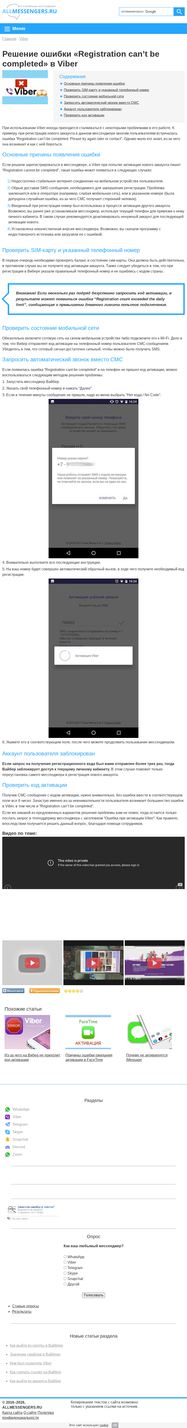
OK (115, 1425)
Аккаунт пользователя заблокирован (93, 109)
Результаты (21, 1311)
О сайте (30, 1413)
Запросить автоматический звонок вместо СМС (101, 103)
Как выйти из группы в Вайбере (36, 1345)
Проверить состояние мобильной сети (94, 96)
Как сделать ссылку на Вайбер (35, 1372)
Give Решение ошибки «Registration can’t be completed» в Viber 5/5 (81, 990)
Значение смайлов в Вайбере (35, 1354)
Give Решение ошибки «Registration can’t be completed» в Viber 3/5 (74, 990)
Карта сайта (12, 1413)
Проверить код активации (84, 115)
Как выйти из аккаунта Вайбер (35, 1381)
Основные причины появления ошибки (94, 83)
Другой (73, 1284)
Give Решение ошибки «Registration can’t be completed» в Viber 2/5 (70, 990)
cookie (104, 1425)
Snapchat (20, 1139)
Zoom (17, 1154)
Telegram (20, 1124)
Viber (17, 1117)
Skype (18, 1132)
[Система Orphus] (32, 1220)
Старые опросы (25, 1306)
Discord (19, 1147)
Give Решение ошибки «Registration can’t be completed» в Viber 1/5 (66, 990)
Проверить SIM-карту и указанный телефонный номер (106, 90)
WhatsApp (21, 1109)
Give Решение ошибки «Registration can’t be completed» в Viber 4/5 (78, 990)
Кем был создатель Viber (31, 1363)
